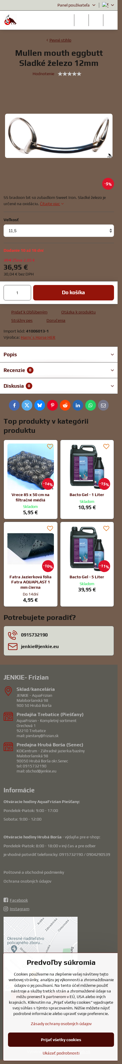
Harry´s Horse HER (38, 337)
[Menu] (110, 20)
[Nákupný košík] (96, 20)
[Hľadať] (81, 20)
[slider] (69, 74)
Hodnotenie (43, 73)
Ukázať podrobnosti (61, 1053)
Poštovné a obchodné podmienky (34, 872)
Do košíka (73, 292)
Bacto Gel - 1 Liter (87, 494)
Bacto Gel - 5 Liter (87, 576)
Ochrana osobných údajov (27, 881)
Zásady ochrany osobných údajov (61, 1023)
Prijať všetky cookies (61, 1039)
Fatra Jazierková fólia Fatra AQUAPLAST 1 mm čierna (30, 582)
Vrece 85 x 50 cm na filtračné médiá (30, 497)
